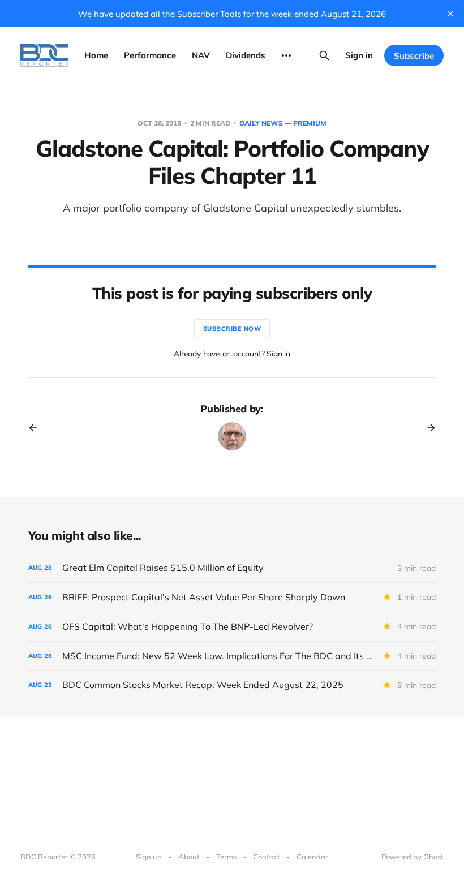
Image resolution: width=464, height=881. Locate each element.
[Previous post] (36, 427)
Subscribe (414, 55)
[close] (450, 14)
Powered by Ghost (412, 856)
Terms (226, 856)
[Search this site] (324, 55)
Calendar (312, 856)
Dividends (245, 55)
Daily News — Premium (282, 123)
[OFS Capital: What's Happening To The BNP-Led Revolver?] (232, 626)
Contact (266, 856)
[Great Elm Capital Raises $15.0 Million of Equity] (232, 567)
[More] (286, 55)
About (189, 856)
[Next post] (427, 427)
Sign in (359, 55)
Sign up (149, 856)
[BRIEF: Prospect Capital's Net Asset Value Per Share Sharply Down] (232, 597)
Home (96, 55)
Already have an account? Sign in (232, 354)
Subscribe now (232, 329)
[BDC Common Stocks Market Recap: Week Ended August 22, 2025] (232, 685)
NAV (201, 55)
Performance (150, 55)
